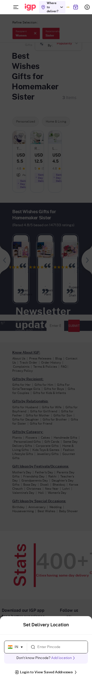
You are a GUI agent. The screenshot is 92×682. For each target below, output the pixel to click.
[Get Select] (68, 7)
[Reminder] (76, 7)
